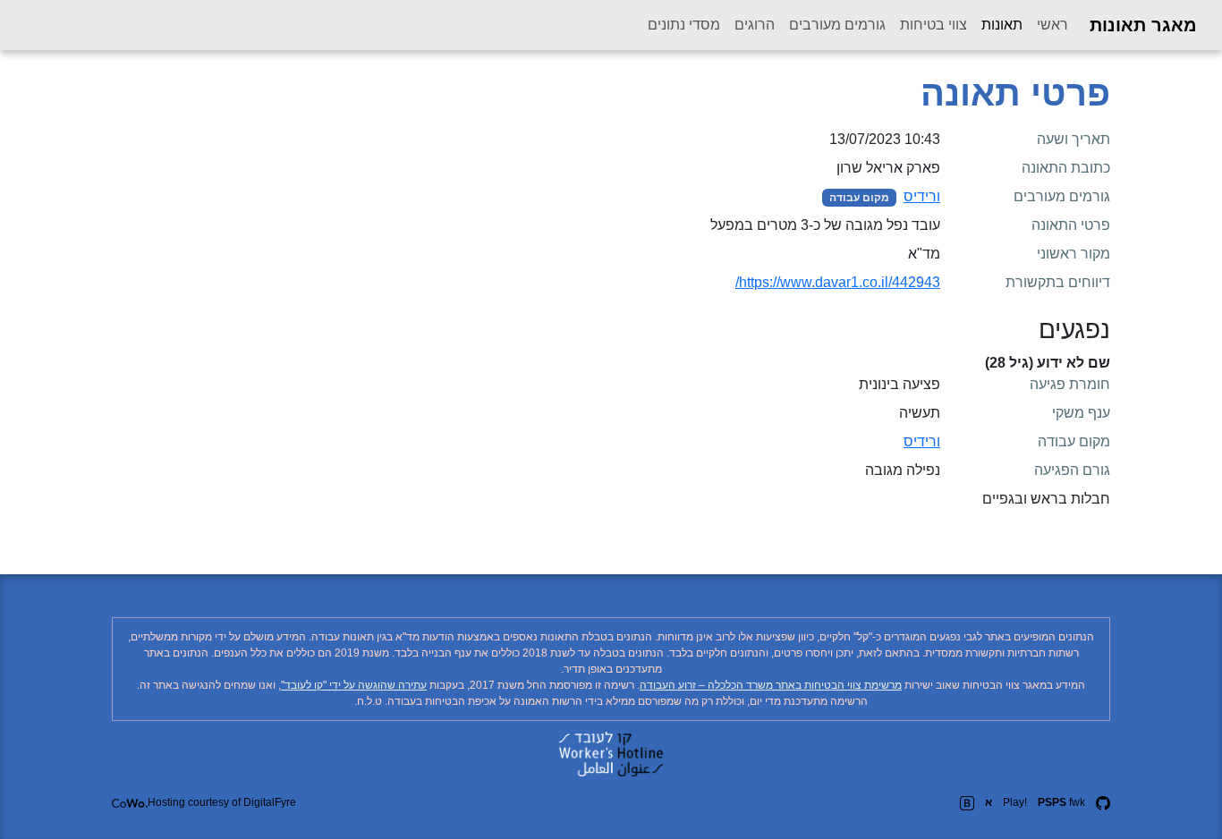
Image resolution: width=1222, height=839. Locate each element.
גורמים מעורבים (837, 24)
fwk (1061, 802)
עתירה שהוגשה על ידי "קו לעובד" (354, 685)
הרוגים (754, 24)
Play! (1015, 802)
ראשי (1052, 24)
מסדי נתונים (684, 24)
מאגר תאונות (1143, 25)
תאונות (998, 24)
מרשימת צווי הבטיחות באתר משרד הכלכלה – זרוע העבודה (771, 685)
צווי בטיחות (933, 24)
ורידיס (922, 196)
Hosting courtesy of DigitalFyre (222, 802)
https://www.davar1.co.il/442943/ (837, 282)
